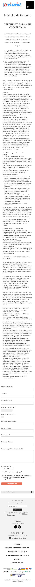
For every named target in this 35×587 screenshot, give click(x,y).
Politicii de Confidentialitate (17, 477)
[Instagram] (19, 526)
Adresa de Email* (6, 400)
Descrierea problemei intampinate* (12, 449)
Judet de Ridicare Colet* (8, 407)
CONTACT (17, 544)
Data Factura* (5, 435)
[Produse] (28, 3)
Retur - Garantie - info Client (17, 555)
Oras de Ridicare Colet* (8, 414)
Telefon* (4, 393)
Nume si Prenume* (7, 386)
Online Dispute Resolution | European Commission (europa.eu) (16, 354)
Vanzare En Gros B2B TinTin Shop (17, 548)
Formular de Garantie (8, 492)
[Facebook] (15, 526)
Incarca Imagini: (6, 466)
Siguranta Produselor (16, 551)
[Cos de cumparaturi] (28, 7)
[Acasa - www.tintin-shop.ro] (12, 5)
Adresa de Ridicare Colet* (9, 421)
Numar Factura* (6, 428)
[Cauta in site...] (28, 10)
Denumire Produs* (7, 442)
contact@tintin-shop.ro (10, 239)
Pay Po (16, 559)
